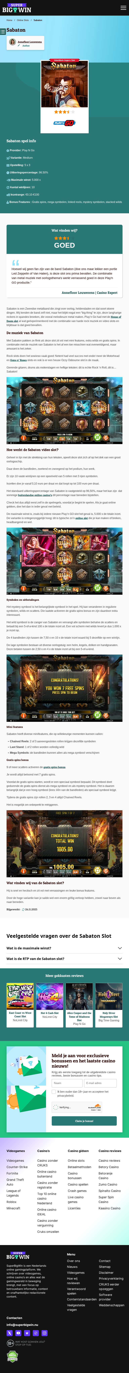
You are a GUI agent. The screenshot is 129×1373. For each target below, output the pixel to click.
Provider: (16, 150)
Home (9, 20)
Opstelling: (17, 165)
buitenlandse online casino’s (35, 495)
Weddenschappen (111, 1305)
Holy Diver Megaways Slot (109, 1014)
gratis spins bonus (54, 767)
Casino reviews (109, 1160)
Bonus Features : (20, 202)
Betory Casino (109, 1167)
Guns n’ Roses (18, 360)
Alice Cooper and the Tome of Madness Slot (79, 1016)
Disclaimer (106, 1272)
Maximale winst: (21, 179)
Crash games (77, 1191)
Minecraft (13, 1208)
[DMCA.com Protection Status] (12, 1354)
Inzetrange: (18, 194)
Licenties (74, 1208)
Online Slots (23, 20)
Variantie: (16, 157)
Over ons (73, 1261)
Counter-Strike (17, 1167)
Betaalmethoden (79, 1167)
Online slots (76, 1160)
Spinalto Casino (110, 1191)
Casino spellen (78, 1184)
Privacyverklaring (111, 1278)
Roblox (11, 1202)
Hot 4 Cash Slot (50, 1013)
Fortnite (12, 1173)
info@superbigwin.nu (22, 1325)
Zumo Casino (108, 1184)
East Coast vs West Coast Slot (20, 1014)
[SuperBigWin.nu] (17, 7)
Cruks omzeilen (48, 1231)
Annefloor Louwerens (30, 41)
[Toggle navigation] (123, 9)
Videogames (15, 1160)
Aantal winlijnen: (21, 187)
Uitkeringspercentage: (24, 172)
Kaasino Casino (109, 1208)
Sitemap (105, 1267)
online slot (81, 518)
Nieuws (72, 1267)
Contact (105, 1261)
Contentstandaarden (82, 1299)
